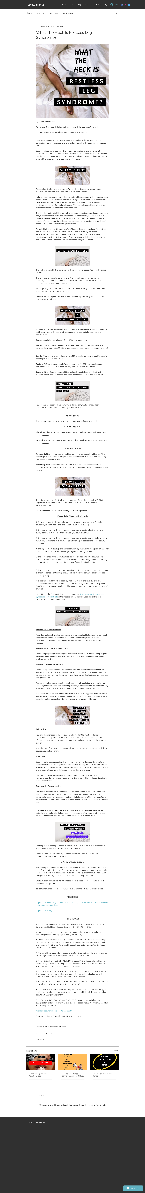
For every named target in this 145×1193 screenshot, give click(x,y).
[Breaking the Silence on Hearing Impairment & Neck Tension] (72, 1062)
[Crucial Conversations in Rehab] (104, 1062)
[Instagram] (125, 5)
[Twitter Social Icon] (129, 5)
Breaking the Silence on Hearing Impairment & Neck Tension (72, 1075)
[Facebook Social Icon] (122, 5)
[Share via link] (51, 1033)
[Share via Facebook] (37, 1033)
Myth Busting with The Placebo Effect (38, 1075)
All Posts (29, 13)
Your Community (67, 13)
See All (116, 1051)
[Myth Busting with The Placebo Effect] (40, 1062)
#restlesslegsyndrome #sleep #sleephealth (51, 1026)
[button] (72, 5)
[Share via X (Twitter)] (42, 1033)
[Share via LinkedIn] (47, 1033)
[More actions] (108, 26)
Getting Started (53, 13)
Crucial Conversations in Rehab (103, 1075)
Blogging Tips (40, 13)
